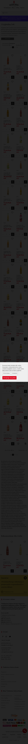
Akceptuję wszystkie (9, 378)
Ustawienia (14, 373)
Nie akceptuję (6, 373)
